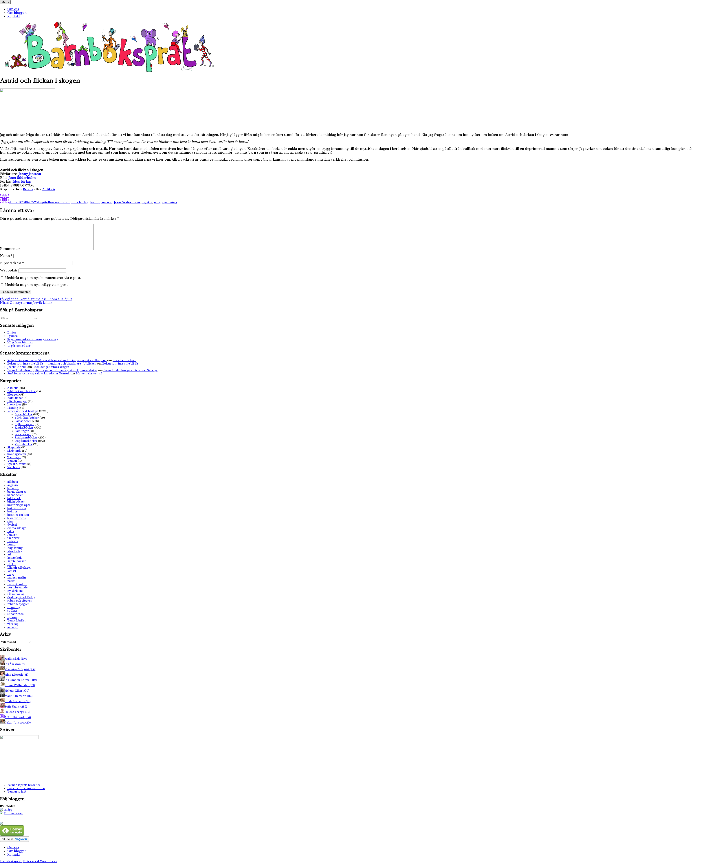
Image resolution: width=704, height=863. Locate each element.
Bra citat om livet (124, 360)
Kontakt (13, 16)
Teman (12, 460)
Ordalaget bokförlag (21, 597)
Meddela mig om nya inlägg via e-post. (36, 285)
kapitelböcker (16, 561)
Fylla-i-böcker (24, 424)
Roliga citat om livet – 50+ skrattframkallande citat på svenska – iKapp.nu (57, 360)
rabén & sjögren (18, 604)
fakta (10, 531)
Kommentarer (13, 813)
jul (9, 554)
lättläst (11, 571)
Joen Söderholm (127, 202)
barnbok (13, 488)
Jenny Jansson (101, 202)
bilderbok (14, 498)
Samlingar (22, 431)
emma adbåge (16, 528)
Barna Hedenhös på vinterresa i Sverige (130, 370)
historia (12, 541)
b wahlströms (16, 518)
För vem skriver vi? (89, 373)
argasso (12, 485)
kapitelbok (14, 557)
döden (65, 202)
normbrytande (17, 587)
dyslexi (12, 524)
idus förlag (80, 202)
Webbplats (9, 270)
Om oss (13, 9)
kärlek (11, 564)
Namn (6, 256)
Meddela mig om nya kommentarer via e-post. (43, 278)
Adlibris (48, 189)
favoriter (13, 538)
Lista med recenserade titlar (26, 788)
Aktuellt (12, 388)
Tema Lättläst (16, 620)
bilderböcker (16, 501)
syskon (12, 617)
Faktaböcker (23, 421)
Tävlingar (14, 457)
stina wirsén (15, 614)
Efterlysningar (17, 401)
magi (10, 574)
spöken (12, 610)
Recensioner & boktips (22, 411)
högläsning (15, 548)
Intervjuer (14, 404)
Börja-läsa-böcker (27, 417)
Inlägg (8, 809)
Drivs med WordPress (40, 861)
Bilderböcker (23, 414)
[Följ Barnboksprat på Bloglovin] (14, 840)
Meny (5, 2)
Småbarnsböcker (26, 437)
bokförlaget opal (18, 505)
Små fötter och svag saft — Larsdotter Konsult (38, 373)
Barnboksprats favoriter (23, 785)
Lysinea (12, 336)
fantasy (12, 534)
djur (10, 521)
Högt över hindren (20, 342)
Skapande (14, 447)
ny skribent (15, 590)
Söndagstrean (16, 454)
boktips (12, 511)
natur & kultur (17, 584)
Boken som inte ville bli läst (120, 363)
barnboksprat (16, 491)
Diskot (11, 332)
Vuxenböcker (23, 444)
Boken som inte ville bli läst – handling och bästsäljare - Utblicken (51, 363)
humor (12, 544)
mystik (147, 202)
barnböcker (15, 495)
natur (11, 581)
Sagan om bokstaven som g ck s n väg (32, 339)
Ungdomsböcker (26, 441)
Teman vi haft (16, 791)
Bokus (28, 189)
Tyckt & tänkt (16, 464)
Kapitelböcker (49, 202)
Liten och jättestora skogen (51, 367)
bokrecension (16, 508)
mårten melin (16, 577)
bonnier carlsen (18, 514)
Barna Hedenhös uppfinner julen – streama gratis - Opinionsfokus (52, 370)
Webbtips (13, 467)
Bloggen (13, 394)
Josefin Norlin (17, 367)
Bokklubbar (15, 398)
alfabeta (12, 481)
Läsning (12, 407)
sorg (157, 202)
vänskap (13, 624)
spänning (169, 202)
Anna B (15, 202)
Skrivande (14, 450)
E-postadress (12, 263)
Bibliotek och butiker (21, 391)
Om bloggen (17, 12)
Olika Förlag (15, 594)
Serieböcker (23, 434)
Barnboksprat (11, 861)
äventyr (12, 627)
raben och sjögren (19, 600)
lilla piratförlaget (19, 567)
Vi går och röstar (19, 345)
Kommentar (11, 249)
